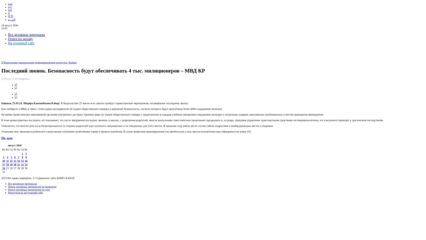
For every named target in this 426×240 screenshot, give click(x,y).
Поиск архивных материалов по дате (29, 189)
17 (3, 164)
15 (22, 161)
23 (26, 164)
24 (3, 168)
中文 (10, 16)
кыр (10, 4)
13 (15, 161)
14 (18, 161)
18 (7, 164)
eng (10, 10)
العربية (11, 19)
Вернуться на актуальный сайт (25, 192)
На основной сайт (21, 43)
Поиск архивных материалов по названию (32, 186)
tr (8, 13)
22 (22, 164)
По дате (6, 138)
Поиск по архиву (20, 39)
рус (10, 7)
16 (26, 161)
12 (11, 161)
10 (3, 161)
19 (11, 164)
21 (18, 164)
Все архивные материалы (26, 35)
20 (15, 164)
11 (7, 161)
